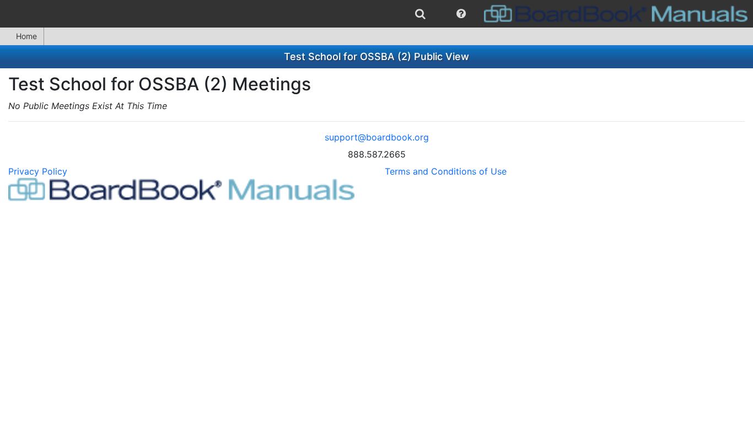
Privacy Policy (37, 171)
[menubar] (376, 14)
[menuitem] (420, 14)
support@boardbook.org (377, 137)
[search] (420, 14)
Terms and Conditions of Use (446, 171)
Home (26, 36)
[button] (461, 13)
